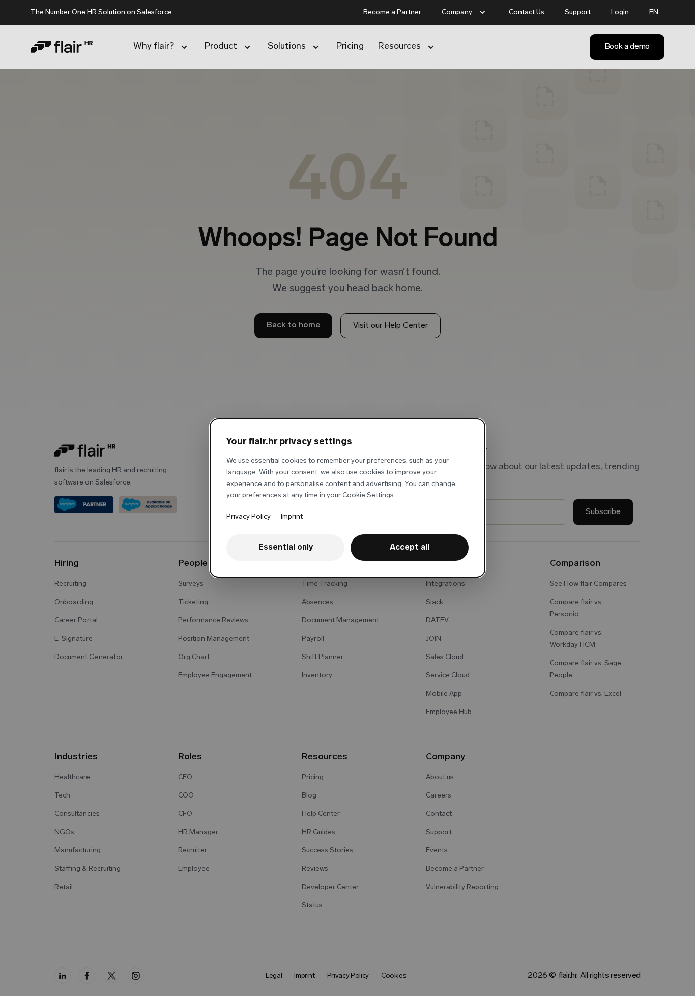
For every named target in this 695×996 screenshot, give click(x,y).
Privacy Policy (248, 517)
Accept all (409, 548)
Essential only (285, 548)
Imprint (292, 517)
